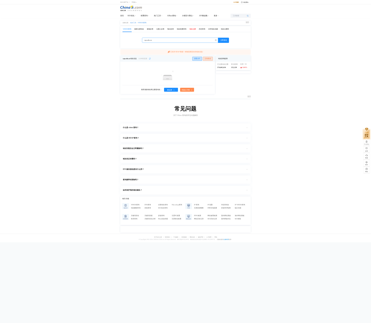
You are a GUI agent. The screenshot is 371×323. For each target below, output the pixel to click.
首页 (122, 16)
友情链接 (184, 237)
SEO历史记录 (212, 219)
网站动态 (192, 237)
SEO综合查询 (163, 208)
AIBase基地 (171, 16)
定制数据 (208, 58)
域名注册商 (225, 29)
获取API (197, 58)
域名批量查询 (181, 29)
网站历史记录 (199, 219)
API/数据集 (203, 16)
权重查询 (144, 16)
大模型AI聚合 (187, 16)
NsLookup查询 (177, 205)
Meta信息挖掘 (163, 219)
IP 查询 (196, 205)
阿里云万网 (186, 90)
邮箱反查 (150, 29)
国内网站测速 (226, 215)
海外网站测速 (239, 215)
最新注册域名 (139, 29)
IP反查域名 (225, 205)
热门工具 (157, 16)
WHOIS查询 (142, 22)
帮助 (215, 237)
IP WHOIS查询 (240, 205)
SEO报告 (238, 219)
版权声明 (200, 237)
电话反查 (170, 29)
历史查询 (202, 29)
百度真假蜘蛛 (199, 208)
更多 (215, 16)
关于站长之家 (158, 237)
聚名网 (169, 90)
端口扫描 (238, 208)
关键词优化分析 (150, 219)
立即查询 (223, 40)
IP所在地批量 (212, 208)
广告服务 (175, 237)
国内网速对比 (226, 219)
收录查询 (134, 219)
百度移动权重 (176, 219)
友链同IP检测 (226, 208)
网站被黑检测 (212, 215)
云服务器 (226, 239)
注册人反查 (160, 29)
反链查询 (161, 215)
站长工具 (133, 22)
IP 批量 (210, 205)
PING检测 (197, 215)
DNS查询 (147, 205)
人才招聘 (208, 237)
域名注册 (192, 29)
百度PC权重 (176, 215)
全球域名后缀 (213, 29)
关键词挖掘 (148, 215)
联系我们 (167, 237)
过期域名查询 (163, 205)
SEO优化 (131, 16)
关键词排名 (135, 215)
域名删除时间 (136, 208)
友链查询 (147, 208)
